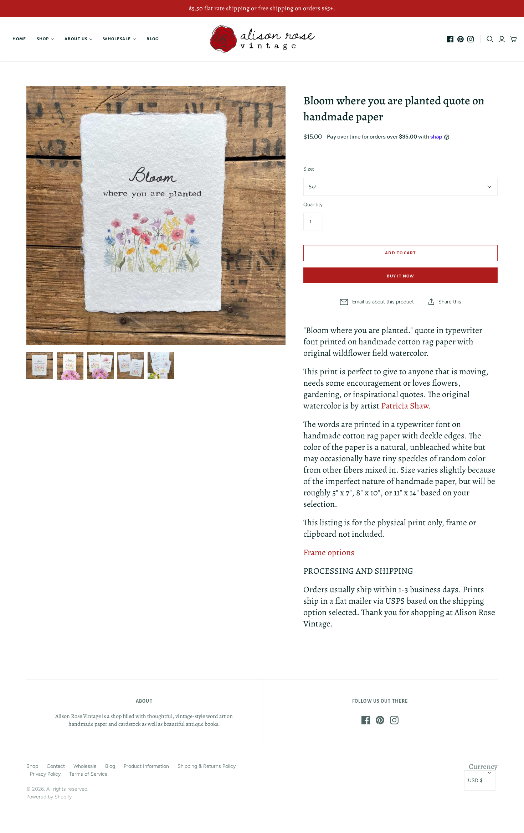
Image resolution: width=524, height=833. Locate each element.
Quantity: (313, 205)
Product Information (146, 766)
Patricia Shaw (404, 405)
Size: (308, 169)
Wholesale (117, 39)
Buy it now (400, 276)
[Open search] (490, 39)
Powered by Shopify (49, 797)
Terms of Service (88, 774)
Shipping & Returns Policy (207, 766)
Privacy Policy (45, 774)
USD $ (475, 780)
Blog (153, 39)
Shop (43, 39)
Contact (56, 766)
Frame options (328, 552)
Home (19, 39)
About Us (76, 39)
